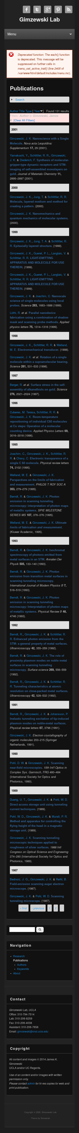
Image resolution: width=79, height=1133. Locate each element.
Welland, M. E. (19, 475)
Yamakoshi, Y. (19, 155)
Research (19, 956)
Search (19, 99)
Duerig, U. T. (18, 799)
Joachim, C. (43, 296)
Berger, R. (16, 385)
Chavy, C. (22, 458)
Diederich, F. (28, 160)
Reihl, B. (61, 879)
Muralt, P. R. (60, 816)
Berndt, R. (16, 496)
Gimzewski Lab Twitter (37, 9)
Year (37, 111)
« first (23, 908)
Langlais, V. (58, 253)
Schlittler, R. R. (39, 155)
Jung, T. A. (41, 241)
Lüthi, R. (15, 313)
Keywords (23, 969)
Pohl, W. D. (60, 799)
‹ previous (38, 908)
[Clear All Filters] (24, 120)
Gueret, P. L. (42, 253)
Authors (21, 964)
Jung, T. (39, 197)
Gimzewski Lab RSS (68, 9)
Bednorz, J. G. (19, 879)
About (16, 973)
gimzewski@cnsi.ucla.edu (32, 1031)
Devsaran (45, 1118)
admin (31, 1083)
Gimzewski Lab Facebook (26, 9)
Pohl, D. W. (17, 763)
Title (22, 111)
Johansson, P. (59, 714)
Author (14, 111)
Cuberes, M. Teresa (22, 412)
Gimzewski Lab (49, 1112)
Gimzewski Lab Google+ (47, 9)
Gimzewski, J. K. (21, 138)
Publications (20, 960)
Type (28, 111)
